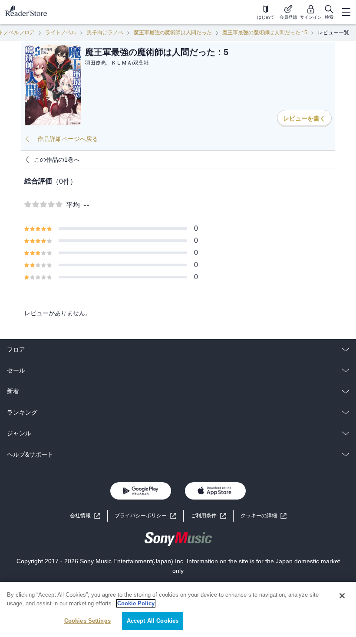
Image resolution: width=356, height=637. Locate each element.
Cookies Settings (87, 620)
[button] (263, 516)
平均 (73, 205)
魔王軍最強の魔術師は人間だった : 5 (264, 32)
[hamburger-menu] (346, 12)
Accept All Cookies (152, 620)
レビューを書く (304, 118)
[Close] (342, 595)
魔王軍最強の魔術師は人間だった (173, 32)
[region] (178, 609)
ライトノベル (60, 32)
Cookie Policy (136, 603)
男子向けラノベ (105, 32)
